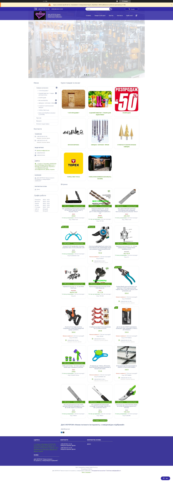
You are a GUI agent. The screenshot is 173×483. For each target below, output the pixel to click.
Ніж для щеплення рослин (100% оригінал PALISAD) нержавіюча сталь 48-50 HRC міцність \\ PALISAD (73, 406)
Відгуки (38, 121)
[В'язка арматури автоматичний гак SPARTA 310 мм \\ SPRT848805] (126, 355)
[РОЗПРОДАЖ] (126, 99)
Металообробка (73, 144)
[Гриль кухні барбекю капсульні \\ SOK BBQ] (100, 163)
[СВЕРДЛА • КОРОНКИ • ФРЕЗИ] (100, 131)
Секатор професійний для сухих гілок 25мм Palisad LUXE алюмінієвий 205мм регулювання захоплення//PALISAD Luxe (100, 248)
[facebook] (61, 432)
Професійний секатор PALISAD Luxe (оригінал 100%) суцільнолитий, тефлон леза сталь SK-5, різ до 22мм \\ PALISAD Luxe (126, 289)
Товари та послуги (99, 15)
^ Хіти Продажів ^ (73, 112)
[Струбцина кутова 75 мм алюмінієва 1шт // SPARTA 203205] (100, 316)
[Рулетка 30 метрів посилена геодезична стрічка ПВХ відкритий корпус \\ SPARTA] (73, 316)
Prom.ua (95, 467)
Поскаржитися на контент (99, 470)
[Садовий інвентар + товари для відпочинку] (100, 99)
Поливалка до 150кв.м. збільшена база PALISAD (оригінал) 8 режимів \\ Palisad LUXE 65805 (100, 367)
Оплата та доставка (42, 124)
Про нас (111, 15)
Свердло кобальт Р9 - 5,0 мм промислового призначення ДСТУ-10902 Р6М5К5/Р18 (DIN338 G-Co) (100, 211)
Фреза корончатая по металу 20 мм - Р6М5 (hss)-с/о (100, 287)
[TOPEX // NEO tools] (73, 163)
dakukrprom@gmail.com (43, 150)
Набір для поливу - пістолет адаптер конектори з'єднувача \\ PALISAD (73, 366)
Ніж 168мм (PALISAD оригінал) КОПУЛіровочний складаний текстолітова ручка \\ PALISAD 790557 (126, 210)
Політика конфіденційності (114, 470)
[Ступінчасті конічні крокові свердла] (126, 131)
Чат (167, 478)
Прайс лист (129, 15)
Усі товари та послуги (99, 420)
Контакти (120, 15)
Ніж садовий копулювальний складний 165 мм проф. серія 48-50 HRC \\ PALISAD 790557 (100, 406)
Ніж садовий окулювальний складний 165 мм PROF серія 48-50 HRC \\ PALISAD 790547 (73, 210)
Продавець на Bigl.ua (86, 469)
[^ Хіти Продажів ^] (73, 99)
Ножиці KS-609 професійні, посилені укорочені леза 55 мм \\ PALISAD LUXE (73, 246)
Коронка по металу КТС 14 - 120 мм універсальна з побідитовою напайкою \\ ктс (126, 247)
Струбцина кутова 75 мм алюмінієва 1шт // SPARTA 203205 (100, 327)
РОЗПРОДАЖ (127, 112)
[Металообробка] (73, 131)
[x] (63, 432)
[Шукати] (110, 9)
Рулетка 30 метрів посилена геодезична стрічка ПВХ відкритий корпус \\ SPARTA (73, 328)
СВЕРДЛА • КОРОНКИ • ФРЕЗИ (100, 144)
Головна (88, 15)
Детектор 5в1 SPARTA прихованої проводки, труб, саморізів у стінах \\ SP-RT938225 (126, 328)
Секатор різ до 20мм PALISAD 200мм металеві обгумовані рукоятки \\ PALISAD (126, 406)
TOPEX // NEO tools (73, 176)
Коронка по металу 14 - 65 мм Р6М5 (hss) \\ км (73, 287)
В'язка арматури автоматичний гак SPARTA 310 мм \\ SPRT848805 (126, 366)
